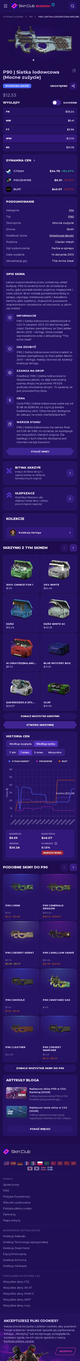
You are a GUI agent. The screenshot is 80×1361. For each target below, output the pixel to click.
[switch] (56, 102)
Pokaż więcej (40, 1128)
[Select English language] (6, 1163)
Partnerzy (9, 1214)
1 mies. (25, 752)
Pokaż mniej (40, 451)
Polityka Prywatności (16, 1196)
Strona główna (13, 16)
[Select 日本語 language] (30, 1168)
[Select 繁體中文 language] (73, 1163)
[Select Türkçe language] (53, 1163)
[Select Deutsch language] (20, 1163)
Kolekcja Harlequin (15, 1266)
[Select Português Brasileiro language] (46, 1163)
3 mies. (39, 752)
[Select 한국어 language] (36, 1168)
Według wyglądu (20, 743)
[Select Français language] (26, 1163)
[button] (21, 897)
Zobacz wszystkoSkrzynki (40, 716)
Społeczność (11, 1184)
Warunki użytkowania (17, 1202)
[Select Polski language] (40, 1163)
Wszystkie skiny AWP (17, 1299)
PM (31, 16)
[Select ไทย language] (43, 1168)
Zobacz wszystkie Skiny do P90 (40, 1068)
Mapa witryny (11, 1220)
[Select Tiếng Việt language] (60, 1163)
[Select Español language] (13, 1163)
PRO (6, 1190)
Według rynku (45, 743)
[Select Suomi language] (50, 1168)
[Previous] (64, 548)
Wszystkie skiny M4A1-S (18, 1293)
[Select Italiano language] (33, 1163)
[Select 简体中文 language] (66, 1163)
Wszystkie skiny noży (16, 1305)
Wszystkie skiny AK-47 (17, 1287)
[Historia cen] (34, 160)
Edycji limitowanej (14, 1254)
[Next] (73, 548)
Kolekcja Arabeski (14, 1236)
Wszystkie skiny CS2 (16, 1281)
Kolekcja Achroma (14, 1260)
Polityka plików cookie (17, 1208)
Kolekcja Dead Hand (16, 1248)
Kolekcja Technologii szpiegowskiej (25, 1242)
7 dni (12, 752)
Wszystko (55, 752)
